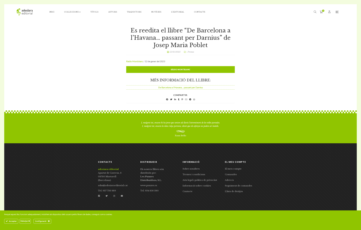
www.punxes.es (148, 185)
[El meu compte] (329, 12)
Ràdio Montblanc (134, 61)
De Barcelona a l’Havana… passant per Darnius (180, 87)
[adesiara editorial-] (24, 12)
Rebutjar (24, 221)
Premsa (191, 52)
